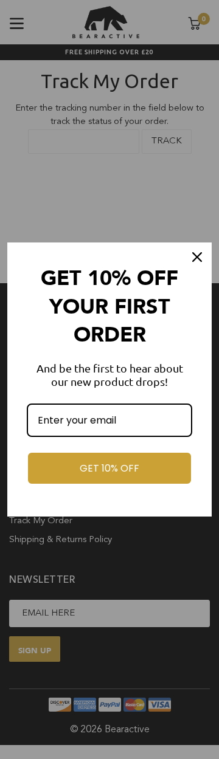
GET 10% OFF (109, 468)
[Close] (197, 257)
